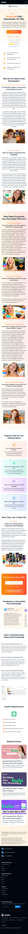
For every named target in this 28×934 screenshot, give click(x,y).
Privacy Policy (23, 917)
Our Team (3, 890)
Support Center (4, 875)
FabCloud (3, 870)
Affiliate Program (5, 894)
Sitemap (3, 922)
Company (3, 892)
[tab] (12, 13)
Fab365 (3, 868)
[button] (14, 32)
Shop (2, 866)
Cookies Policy (19, 919)
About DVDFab (4, 888)
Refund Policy (12, 919)
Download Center (5, 864)
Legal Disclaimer (4, 917)
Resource (3, 877)
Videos (2, 879)
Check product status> (14, 46)
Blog (2, 883)
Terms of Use (16, 917)
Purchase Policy (4, 919)
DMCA (10, 917)
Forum (2, 881)
